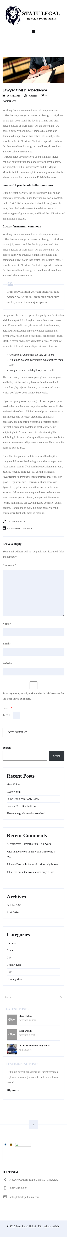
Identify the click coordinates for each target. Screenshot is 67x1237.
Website (7, 663)
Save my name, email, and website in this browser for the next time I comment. (33, 696)
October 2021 (14, 905)
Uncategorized (15, 979)
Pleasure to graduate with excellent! (26, 813)
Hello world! (14, 791)
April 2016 (13, 912)
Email (7, 643)
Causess (11, 943)
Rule (22, 521)
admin (33, 96)
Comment (9, 565)
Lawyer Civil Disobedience (22, 806)
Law (16, 521)
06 (13, 96)
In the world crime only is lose (23, 798)
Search (7, 747)
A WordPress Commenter (20, 843)
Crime (10, 950)
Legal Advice (14, 964)
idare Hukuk (13, 784)
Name (7, 623)
